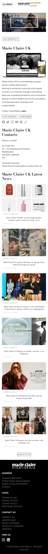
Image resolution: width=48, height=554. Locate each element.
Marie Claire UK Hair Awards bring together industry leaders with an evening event (24, 218)
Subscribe (25, 117)
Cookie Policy (9, 503)
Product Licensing (13, 526)
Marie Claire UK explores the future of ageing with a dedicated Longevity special (24, 263)
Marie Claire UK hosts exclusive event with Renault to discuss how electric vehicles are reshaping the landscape (24, 307)
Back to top (25, 454)
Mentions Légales (12, 506)
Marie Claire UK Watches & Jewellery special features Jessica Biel (24, 397)
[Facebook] (3, 122)
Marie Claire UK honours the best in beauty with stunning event (24, 441)
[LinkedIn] (8, 539)
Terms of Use (9, 497)
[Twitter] (7, 122)
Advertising (9, 520)
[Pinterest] (21, 122)
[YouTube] (16, 122)
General (7, 529)
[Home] (24, 4)
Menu (9, 4)
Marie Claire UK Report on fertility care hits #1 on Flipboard (24, 352)
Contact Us (8, 517)
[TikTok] (25, 122)
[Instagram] (12, 122)
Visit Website (9, 117)
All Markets (10, 39)
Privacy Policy (10, 500)
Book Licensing (10, 523)
